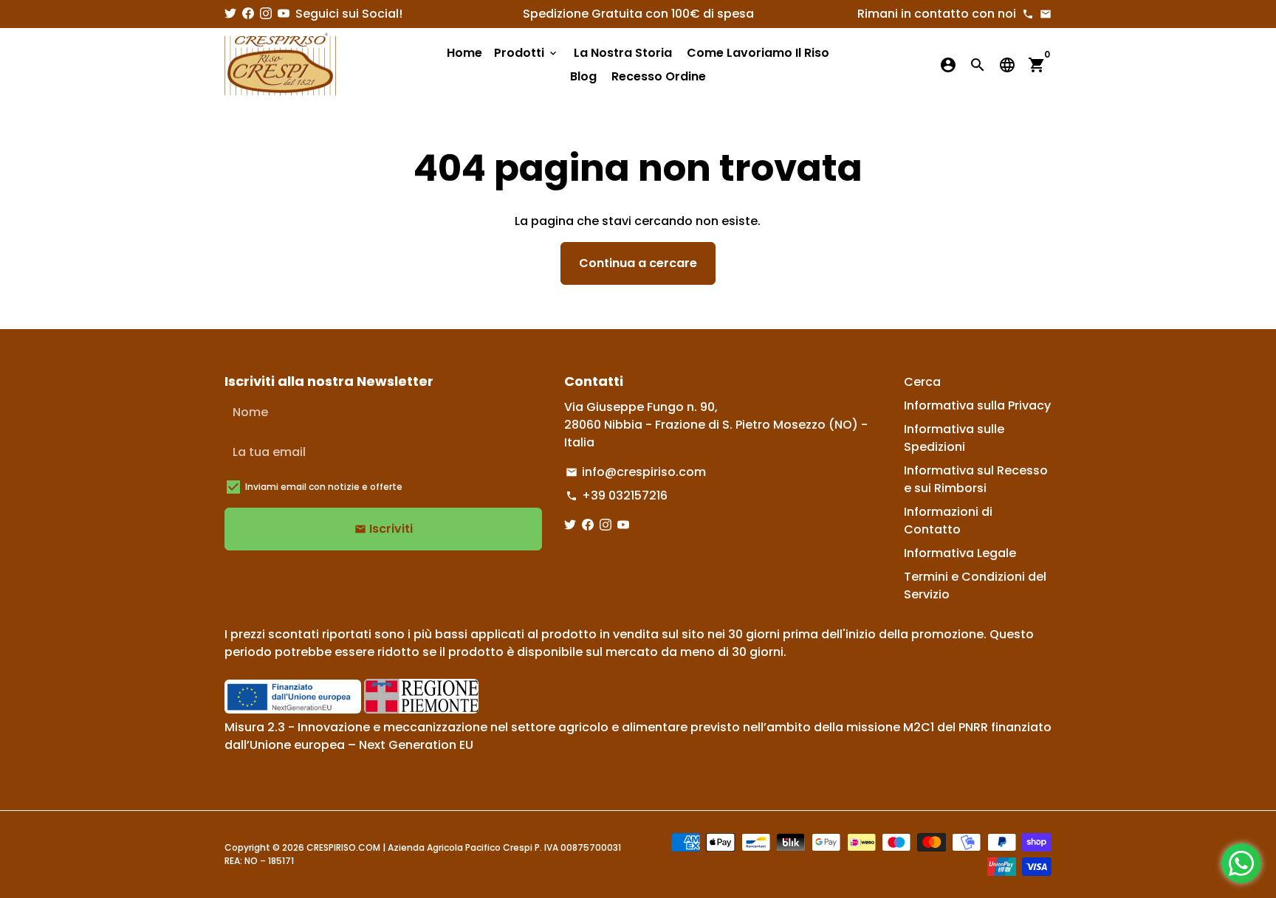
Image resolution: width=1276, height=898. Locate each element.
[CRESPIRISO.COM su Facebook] (248, 13)
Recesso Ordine (658, 76)
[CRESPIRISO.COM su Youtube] (283, 13)
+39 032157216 (617, 495)
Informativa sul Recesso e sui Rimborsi (976, 479)
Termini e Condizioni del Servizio (975, 585)
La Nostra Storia (623, 52)
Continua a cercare (638, 263)
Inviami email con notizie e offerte (323, 486)
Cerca (922, 381)
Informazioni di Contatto (948, 520)
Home (464, 52)
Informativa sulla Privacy (977, 405)
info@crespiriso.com (636, 471)
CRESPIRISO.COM (343, 847)
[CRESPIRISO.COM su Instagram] (266, 13)
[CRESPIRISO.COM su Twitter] (230, 13)
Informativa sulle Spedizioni (954, 438)
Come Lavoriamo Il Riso (758, 52)
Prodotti (526, 52)
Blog (583, 76)
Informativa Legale (960, 553)
